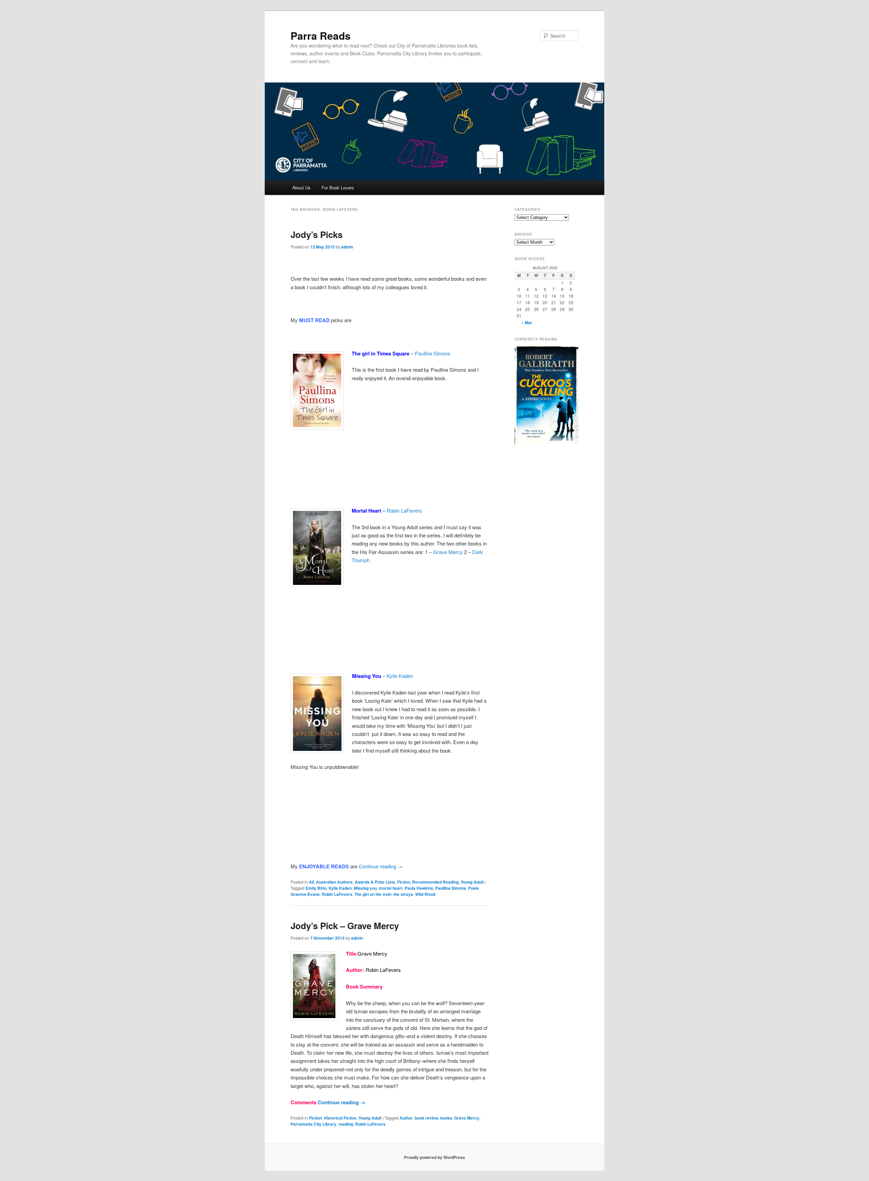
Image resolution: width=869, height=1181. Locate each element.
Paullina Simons (432, 353)
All (311, 882)
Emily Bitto (316, 888)
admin (347, 247)
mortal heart (391, 888)
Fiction (403, 882)
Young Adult (472, 882)
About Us (301, 187)
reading (345, 1124)
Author (406, 1118)
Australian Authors (334, 882)
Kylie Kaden (400, 675)
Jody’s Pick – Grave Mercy (345, 925)
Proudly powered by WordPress (434, 1157)
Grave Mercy (448, 551)
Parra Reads (321, 35)
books (446, 1118)
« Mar (526, 322)
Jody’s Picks (317, 234)
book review (426, 1118)
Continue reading (381, 866)
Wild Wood (425, 894)
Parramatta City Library (313, 1124)
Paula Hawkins (419, 888)
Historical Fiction (340, 1118)
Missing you (365, 888)
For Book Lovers (337, 187)
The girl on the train (372, 894)
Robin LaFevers (404, 510)
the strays (403, 894)
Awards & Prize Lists (375, 882)
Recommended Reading (435, 882)
